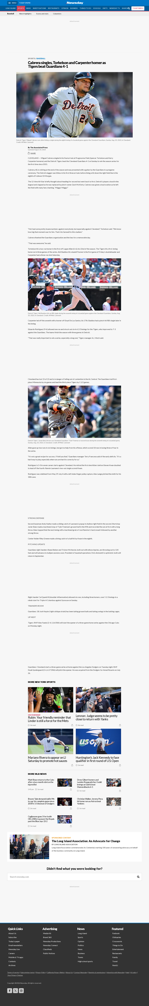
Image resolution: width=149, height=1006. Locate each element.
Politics (81, 945)
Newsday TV (115, 8)
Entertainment (118, 949)
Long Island (11, 8)
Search (125, 8)
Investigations (39, 8)
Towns (80, 957)
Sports (21, 8)
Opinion (64, 8)
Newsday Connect (50, 945)
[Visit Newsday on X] (15, 990)
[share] (72, 725)
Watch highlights (25, 14)
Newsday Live (14, 949)
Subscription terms (27, 972)
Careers (11, 953)
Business (74, 8)
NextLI (115, 965)
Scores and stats (42, 14)
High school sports (85, 961)
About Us (12, 933)
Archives (11, 965)
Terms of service (13, 972)
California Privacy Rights (55, 972)
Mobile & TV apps (15, 957)
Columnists (57, 14)
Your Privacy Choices (15, 975)
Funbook (116, 933)
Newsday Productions (52, 941)
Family (115, 957)
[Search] (138, 877)
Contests (12, 961)
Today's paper (14, 941)
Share (33, 153)
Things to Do (85, 8)
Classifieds (47, 949)
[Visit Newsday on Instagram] (21, 990)
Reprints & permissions (96, 972)
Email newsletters (15, 945)
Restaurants (53, 8)
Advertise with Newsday (116, 972)
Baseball (10, 14)
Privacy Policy (41, 972)
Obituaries (116, 937)
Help (127, 972)
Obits (105, 8)
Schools (97, 8)
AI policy (133, 972)
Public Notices (49, 953)
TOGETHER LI (137, 8)
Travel (114, 961)
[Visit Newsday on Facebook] (9, 990)
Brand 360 (47, 937)
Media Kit (47, 933)
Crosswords (117, 941)
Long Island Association (66, 845)
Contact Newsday (80, 972)
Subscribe (12, 937)
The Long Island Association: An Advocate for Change (86, 841)
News (28, 8)
